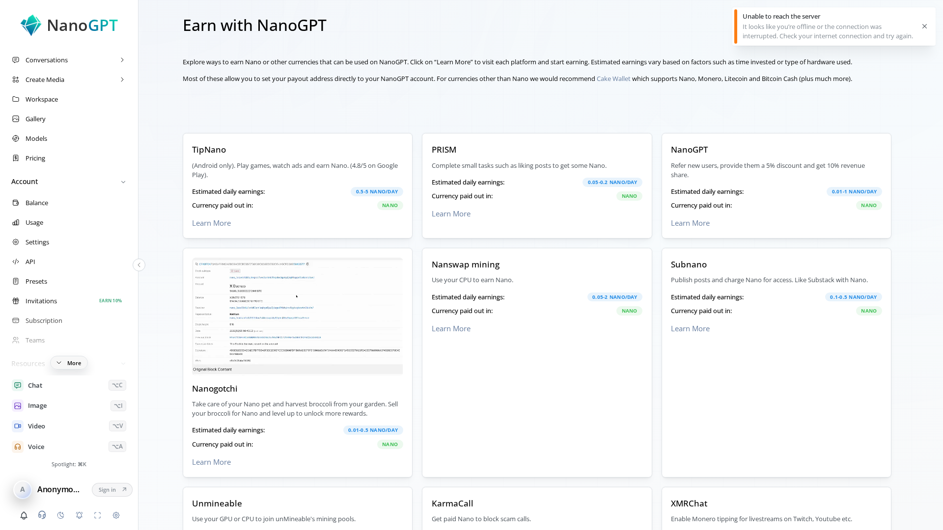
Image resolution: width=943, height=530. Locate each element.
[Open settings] (116, 515)
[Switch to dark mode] (60, 515)
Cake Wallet (614, 78)
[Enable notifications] (79, 515)
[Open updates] (23, 515)
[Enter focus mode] (97, 515)
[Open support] (42, 514)
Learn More (211, 223)
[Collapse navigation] (139, 265)
